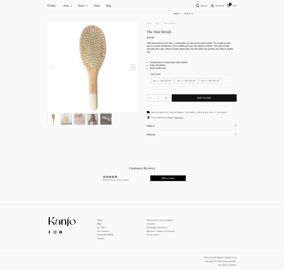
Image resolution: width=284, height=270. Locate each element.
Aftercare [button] (151, 134)
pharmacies (178, 117)
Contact (100, 238)
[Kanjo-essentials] (51, 5)
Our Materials (103, 231)
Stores (100, 220)
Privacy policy (153, 234)
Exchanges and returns (157, 227)
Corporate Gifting (105, 234)
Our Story (101, 227)
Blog (99, 223)
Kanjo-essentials (229, 261)
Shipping (150, 223)
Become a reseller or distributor (161, 231)
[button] (202, 6)
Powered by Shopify (227, 265)
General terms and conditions (160, 220)
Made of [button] (150, 126)
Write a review (168, 178)
